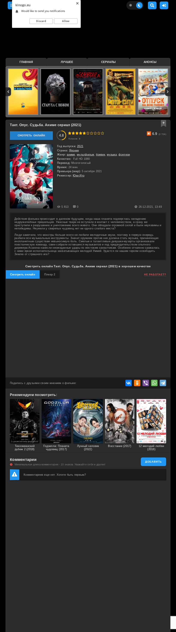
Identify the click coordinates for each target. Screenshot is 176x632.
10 (102, 133)
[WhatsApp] (154, 383)
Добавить (153, 461)
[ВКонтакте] (128, 383)
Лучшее (67, 62)
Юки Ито (78, 175)
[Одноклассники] (137, 383)
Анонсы (150, 62)
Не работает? (155, 274)
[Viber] (146, 383)
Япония (74, 150)
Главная (26, 62)
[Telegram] (163, 383)
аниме (71, 154)
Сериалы (108, 62)
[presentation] (8, 91)
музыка (112, 154)
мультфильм (85, 154)
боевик (100, 154)
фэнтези (124, 154)
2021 (80, 146)
